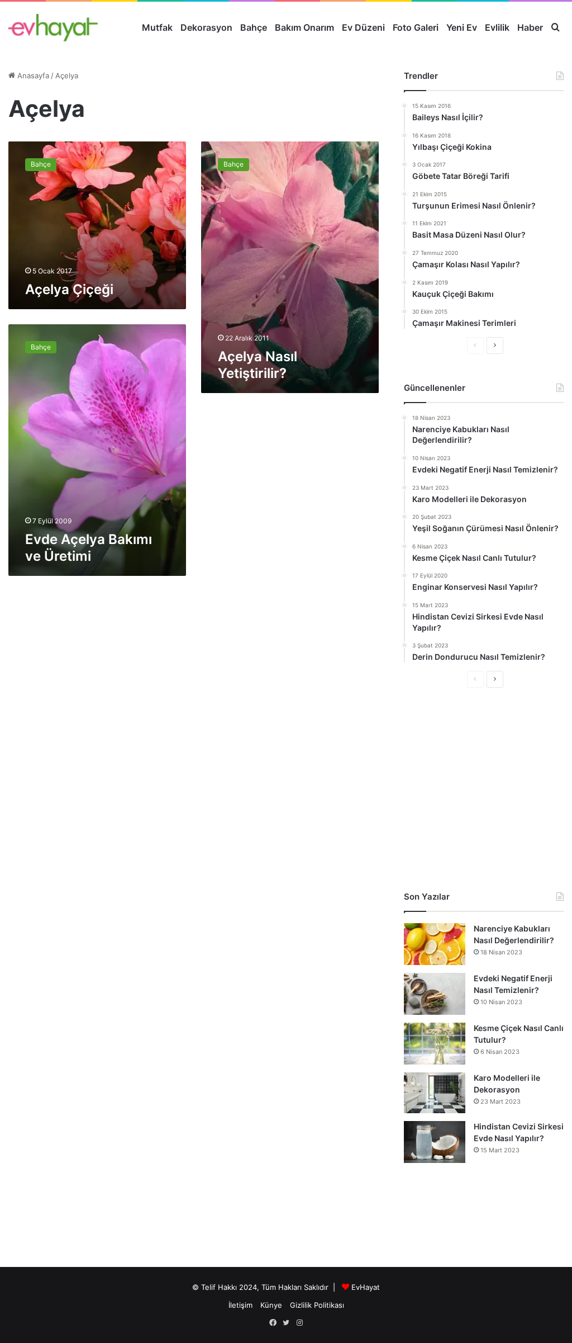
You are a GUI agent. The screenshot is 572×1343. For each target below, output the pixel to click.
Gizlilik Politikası (317, 1305)
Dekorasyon (206, 27)
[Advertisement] (484, 789)
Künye (271, 1305)
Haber (530, 27)
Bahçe (253, 27)
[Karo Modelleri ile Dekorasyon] (434, 1092)
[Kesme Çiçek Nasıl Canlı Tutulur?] (434, 1044)
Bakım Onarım (304, 27)
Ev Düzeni (363, 27)
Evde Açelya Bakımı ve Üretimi (88, 547)
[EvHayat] (53, 27)
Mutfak (157, 27)
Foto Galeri (415, 27)
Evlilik (497, 27)
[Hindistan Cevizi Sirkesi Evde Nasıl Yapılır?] (434, 1142)
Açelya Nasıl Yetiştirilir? (257, 364)
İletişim (240, 1305)
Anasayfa (32, 75)
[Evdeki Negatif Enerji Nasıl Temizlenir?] (434, 994)
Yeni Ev (461, 27)
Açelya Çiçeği (69, 289)
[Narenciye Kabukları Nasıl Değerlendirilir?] (434, 944)
